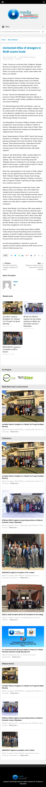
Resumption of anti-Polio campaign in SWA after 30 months (10, 266)
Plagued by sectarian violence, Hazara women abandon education (34, 266)
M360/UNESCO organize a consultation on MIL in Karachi (12, 349)
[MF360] (23, 14)
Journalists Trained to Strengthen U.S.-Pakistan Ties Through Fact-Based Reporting (11, 320)
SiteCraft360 (23, 784)
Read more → (15, 431)
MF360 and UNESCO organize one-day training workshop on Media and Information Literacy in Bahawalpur (32, 321)
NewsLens (33, 57)
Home (4, 40)
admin (15, 282)
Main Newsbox (13, 40)
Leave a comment (8, 59)
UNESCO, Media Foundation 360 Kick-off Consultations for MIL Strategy (22, 615)
